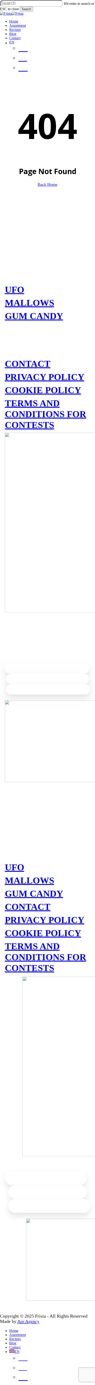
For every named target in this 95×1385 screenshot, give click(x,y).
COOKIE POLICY (43, 390)
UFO (14, 289)
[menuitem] (31, 68)
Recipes (15, 1339)
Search (26, 9)
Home (13, 1331)
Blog (12, 1343)
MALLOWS (29, 303)
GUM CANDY (34, 316)
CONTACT (27, 364)
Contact (15, 1347)
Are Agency (28, 1321)
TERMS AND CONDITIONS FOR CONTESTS (45, 414)
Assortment (17, 1335)
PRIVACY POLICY (44, 377)
